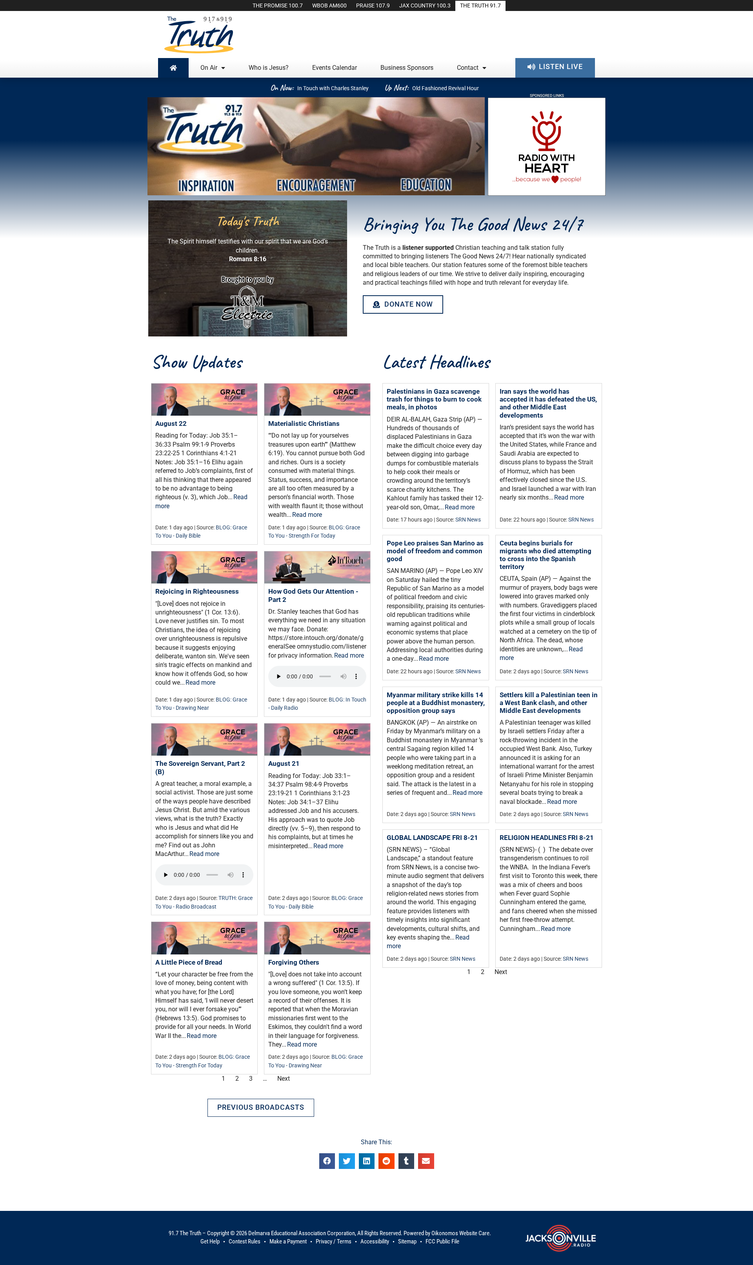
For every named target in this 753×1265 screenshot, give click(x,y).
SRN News (468, 519)
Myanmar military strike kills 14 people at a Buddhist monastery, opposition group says (436, 702)
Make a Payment (288, 1241)
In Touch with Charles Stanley (333, 88)
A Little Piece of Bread (188, 962)
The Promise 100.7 (278, 5)
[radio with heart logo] (547, 193)
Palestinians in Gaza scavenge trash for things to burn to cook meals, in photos (434, 399)
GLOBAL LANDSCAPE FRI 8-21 (432, 838)
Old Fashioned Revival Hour (445, 88)
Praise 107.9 (373, 5)
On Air (208, 67)
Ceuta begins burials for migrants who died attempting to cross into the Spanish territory (545, 555)
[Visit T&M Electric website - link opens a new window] (247, 300)
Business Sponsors (406, 67)
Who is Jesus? (269, 67)
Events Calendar (334, 67)
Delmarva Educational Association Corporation (301, 1233)
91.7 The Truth (185, 1233)
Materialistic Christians (304, 423)
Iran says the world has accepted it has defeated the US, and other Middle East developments (548, 403)
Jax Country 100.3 (425, 5)
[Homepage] (173, 68)
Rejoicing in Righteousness (197, 591)
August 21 (284, 763)
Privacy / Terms (333, 1241)
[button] (155, 147)
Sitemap (407, 1241)
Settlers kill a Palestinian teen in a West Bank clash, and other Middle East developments (549, 702)
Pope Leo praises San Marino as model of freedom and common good (435, 551)
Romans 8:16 (247, 259)
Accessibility (374, 1241)
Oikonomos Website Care (460, 1233)
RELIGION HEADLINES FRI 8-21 (547, 838)
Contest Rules (244, 1241)
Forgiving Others (293, 962)
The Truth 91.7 (480, 5)
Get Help (210, 1241)
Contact (467, 67)
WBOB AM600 (329, 5)
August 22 (171, 423)
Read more (307, 514)
